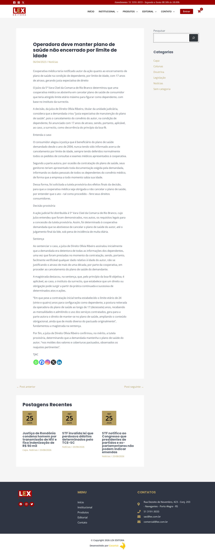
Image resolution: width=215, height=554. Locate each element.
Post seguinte (134, 386)
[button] (116, 11)
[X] (53, 362)
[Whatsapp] (36, 362)
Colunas (158, 66)
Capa (25, 449)
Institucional (85, 507)
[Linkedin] (59, 362)
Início (81, 502)
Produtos (83, 512)
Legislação (159, 77)
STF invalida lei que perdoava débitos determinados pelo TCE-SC (77, 438)
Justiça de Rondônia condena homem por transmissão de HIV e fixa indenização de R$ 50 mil (40, 439)
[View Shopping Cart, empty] (199, 11)
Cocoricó (114, 545)
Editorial (83, 517)
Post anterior (26, 386)
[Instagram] (18, 2)
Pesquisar (159, 30)
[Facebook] (14, 2)
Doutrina (158, 72)
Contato (82, 522)
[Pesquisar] (193, 38)
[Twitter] (23, 2)
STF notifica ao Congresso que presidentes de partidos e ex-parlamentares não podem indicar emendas (118, 442)
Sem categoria (161, 89)
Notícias (53, 62)
